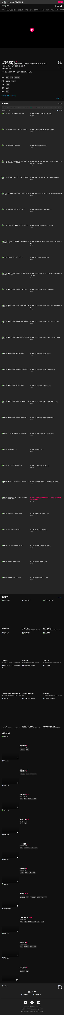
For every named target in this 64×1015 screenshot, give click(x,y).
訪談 (21, 798)
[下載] (55, 6)
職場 (34, 872)
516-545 (51, 107)
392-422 (25, 107)
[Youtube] (38, 1002)
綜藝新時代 (23, 868)
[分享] (61, 69)
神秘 (27, 897)
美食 (39, 921)
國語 (16, 66)
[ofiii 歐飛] (7, 6)
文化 (25, 823)
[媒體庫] (61, 6)
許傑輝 (13, 81)
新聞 (25, 798)
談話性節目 (26, 848)
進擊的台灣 (23, 942)
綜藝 (7, 77)
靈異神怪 (44, 897)
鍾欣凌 (8, 81)
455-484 (38, 107)
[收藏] (59, 69)
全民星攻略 (23, 967)
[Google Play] (38, 995)
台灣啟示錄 (23, 794)
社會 (35, 798)
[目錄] (3, 6)
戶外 (27, 774)
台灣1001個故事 (24, 918)
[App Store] (26, 995)
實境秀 (21, 872)
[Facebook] (25, 1002)
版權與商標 (26, 1007)
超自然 (38, 897)
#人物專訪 (13, 95)
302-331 (6, 107)
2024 (3, 66)
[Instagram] (32, 1002)
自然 (25, 921)
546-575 (57, 107)
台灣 (13, 66)
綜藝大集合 (23, 770)
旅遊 (21, 823)
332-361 (12, 107)
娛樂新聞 (17, 77)
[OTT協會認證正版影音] (60, 63)
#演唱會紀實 (5, 95)
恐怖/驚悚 (22, 897)
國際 (21, 848)
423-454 (32, 107)
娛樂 (11, 77)
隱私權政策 (32, 1007)
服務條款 (38, 1007)
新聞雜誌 (30, 798)
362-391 (19, 107)
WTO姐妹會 (23, 844)
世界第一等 (23, 819)
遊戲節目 (22, 749)
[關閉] (2, 2)
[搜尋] (58, 6)
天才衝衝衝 (23, 745)
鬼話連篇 (22, 893)
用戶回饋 (29, 1009)
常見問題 (23, 1009)
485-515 (45, 107)
